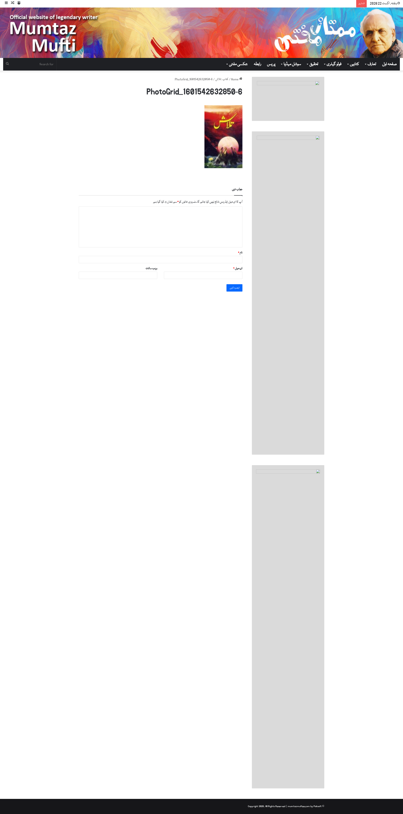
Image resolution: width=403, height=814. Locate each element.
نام (240, 252)
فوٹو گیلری (334, 64)
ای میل (237, 268)
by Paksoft (316, 806)
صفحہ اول (389, 64)
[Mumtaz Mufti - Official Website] (201, 33)
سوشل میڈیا (292, 64)
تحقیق (313, 64)
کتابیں (354, 64)
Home (235, 79)
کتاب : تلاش (221, 79)
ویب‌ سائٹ (151, 268)
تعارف (372, 64)
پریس (271, 64)
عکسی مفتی (238, 64)
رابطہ (257, 64)
